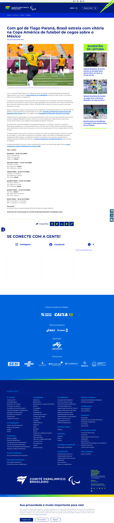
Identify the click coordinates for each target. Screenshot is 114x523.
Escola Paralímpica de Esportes (17, 455)
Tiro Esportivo (37, 443)
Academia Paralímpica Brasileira (91, 400)
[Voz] (112, 215)
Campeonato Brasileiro (65, 400)
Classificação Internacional (66, 458)
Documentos (62, 462)
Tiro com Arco (37, 441)
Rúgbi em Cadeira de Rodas (42, 433)
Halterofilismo (38, 422)
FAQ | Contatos (86, 454)
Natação (36, 429)
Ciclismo (36, 410)
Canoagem (37, 408)
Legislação (84, 439)
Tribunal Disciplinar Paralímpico (17, 410)
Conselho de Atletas (13, 406)
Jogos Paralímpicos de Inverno (68, 408)
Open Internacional (64, 418)
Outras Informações (87, 447)
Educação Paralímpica (14, 462)
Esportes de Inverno (40, 414)
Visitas (9, 429)
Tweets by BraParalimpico (83, 250)
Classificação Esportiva (65, 454)
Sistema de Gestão (13, 427)
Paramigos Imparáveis (65, 447)
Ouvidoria (84, 435)
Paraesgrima (37, 412)
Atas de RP (84, 426)
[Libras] (112, 211)
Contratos (84, 424)
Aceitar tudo (26, 519)
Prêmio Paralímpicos (64, 422)
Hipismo (36, 425)
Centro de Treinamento (15, 425)
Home (9, 15)
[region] (57, 512)
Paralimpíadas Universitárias (67, 416)
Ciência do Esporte (87, 402)
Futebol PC (37, 418)
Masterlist (61, 460)
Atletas (60, 429)
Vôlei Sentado (37, 447)
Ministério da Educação (14, 412)
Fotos (22, 15)
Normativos (85, 441)
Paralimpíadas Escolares (65, 414)
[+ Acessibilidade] (112, 220)
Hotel (9, 431)
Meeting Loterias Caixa (65, 412)
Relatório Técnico (86, 445)
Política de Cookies (40, 514)
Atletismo (36, 400)
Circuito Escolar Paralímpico (16, 444)
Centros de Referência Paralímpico (18, 446)
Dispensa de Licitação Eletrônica (92, 420)
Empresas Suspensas (88, 422)
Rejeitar (55, 519)
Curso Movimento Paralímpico (17, 464)
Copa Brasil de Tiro (64, 420)
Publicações (11, 416)
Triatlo (35, 445)
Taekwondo (37, 435)
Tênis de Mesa (38, 437)
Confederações (12, 402)
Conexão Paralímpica (64, 406)
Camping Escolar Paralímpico (16, 442)
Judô (35, 427)
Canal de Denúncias (87, 432)
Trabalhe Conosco (13, 418)
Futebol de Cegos (39, 416)
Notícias (15, 15)
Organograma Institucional (90, 437)
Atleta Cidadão (12, 438)
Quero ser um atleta (13, 404)
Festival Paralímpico (13, 440)
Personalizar (42, 519)
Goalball (35, 420)
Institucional (11, 400)
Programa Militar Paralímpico (16, 449)
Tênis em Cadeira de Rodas (42, 439)
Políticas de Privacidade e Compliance (93, 443)
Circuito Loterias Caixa (65, 402)
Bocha (35, 406)
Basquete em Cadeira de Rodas (43, 404)
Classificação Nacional (65, 456)
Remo (35, 431)
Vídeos (28, 15)
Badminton (37, 402)
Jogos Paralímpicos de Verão (67, 410)
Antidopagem (85, 409)
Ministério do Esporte (14, 414)
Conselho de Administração (16, 408)
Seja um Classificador (65, 464)
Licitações (84, 417)
